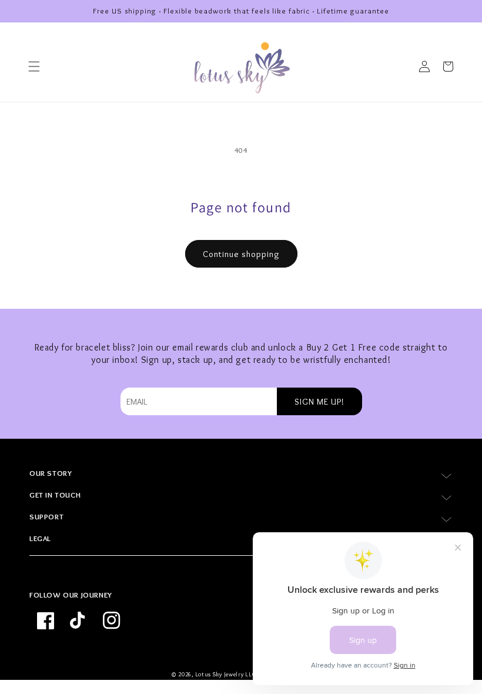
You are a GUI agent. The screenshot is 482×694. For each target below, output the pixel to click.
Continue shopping (241, 254)
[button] (34, 66)
